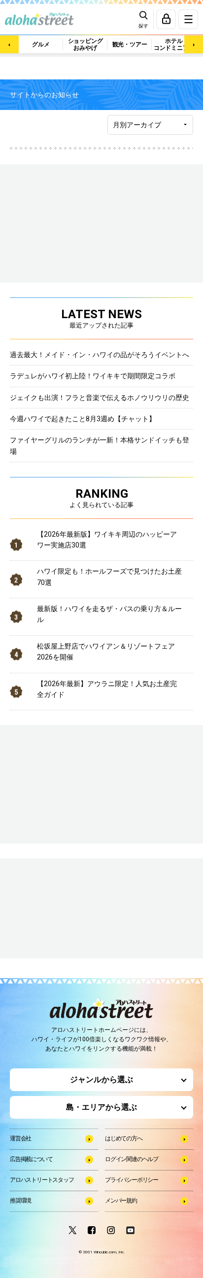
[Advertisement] (59, 909)
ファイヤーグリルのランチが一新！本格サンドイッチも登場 (99, 445)
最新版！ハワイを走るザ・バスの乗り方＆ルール (109, 614)
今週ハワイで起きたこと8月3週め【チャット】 (83, 419)
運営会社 (20, 1138)
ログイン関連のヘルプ (131, 1159)
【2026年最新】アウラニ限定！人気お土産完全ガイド (107, 689)
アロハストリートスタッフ (42, 1179)
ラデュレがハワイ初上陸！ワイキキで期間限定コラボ (92, 376)
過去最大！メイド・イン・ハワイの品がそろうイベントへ (99, 355)
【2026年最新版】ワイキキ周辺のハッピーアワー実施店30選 (107, 539)
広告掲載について (31, 1159)
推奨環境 (20, 1200)
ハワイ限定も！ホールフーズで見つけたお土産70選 (109, 576)
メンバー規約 (121, 1200)
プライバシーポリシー (131, 1179)
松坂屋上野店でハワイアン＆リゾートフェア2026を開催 (106, 651)
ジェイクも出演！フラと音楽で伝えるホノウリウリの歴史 (99, 398)
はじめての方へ (123, 1138)
